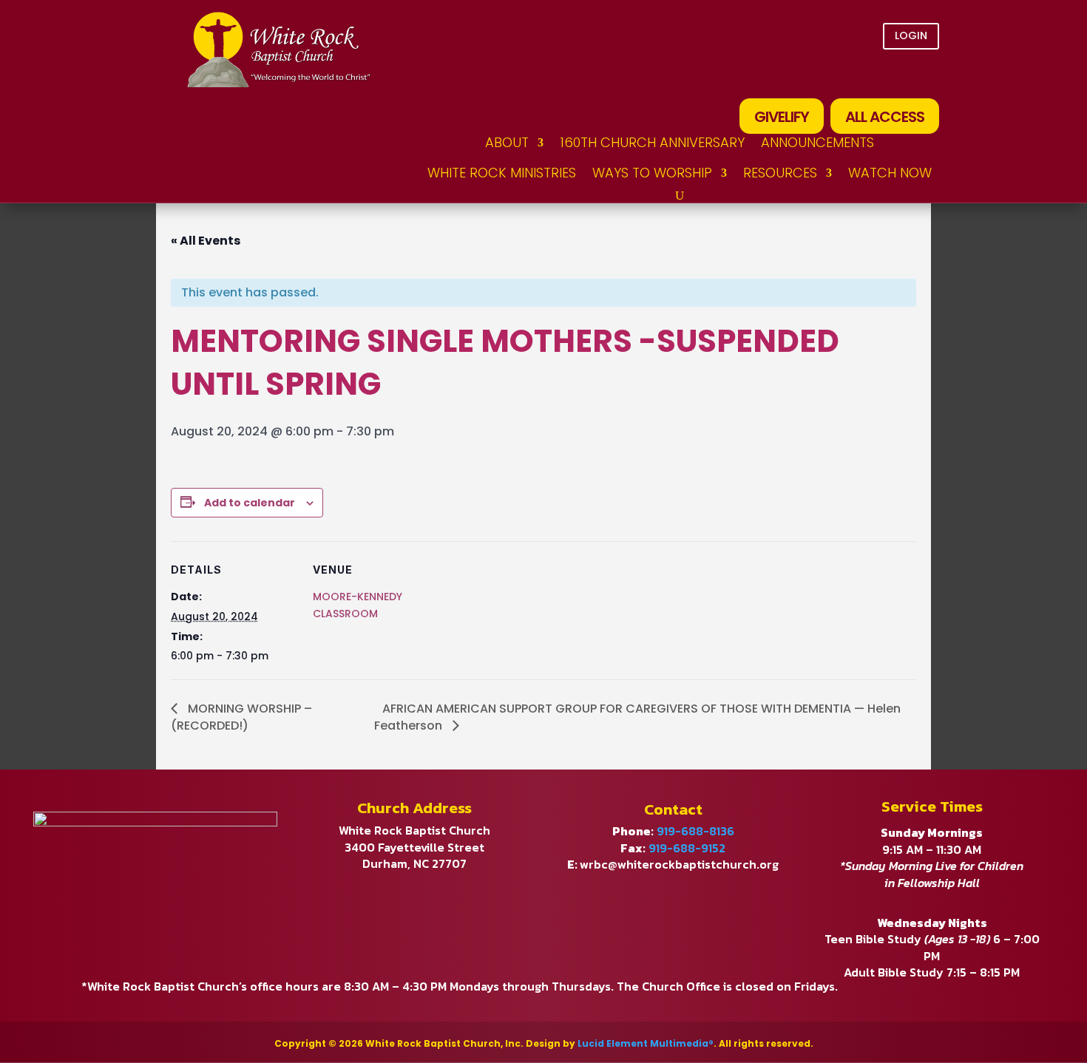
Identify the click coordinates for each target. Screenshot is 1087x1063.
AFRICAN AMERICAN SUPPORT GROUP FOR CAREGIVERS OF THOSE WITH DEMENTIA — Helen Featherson (637, 717)
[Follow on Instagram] (921, 74)
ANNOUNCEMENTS (817, 142)
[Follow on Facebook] (838, 74)
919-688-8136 (695, 831)
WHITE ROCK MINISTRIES (501, 172)
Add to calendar (249, 502)
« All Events (205, 240)
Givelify (781, 116)
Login (911, 35)
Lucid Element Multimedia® (646, 1043)
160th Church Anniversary (652, 142)
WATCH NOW (890, 172)
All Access (884, 116)
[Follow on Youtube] (880, 74)
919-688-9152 (687, 848)
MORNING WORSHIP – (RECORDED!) (241, 717)
